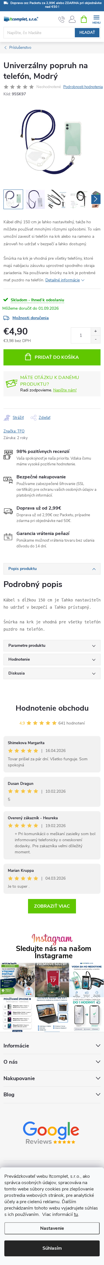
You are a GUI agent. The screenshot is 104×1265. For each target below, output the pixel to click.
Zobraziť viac (52, 906)
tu (76, 1214)
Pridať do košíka (57, 357)
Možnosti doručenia (30, 318)
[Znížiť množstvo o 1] (95, 339)
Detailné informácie (62, 280)
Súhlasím (52, 1248)
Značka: (14, 431)
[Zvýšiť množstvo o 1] (95, 331)
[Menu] (96, 19)
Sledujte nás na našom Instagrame (53, 952)
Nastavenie (52, 1228)
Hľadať (87, 32)
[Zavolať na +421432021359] (61, 19)
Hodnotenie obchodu (52, 708)
